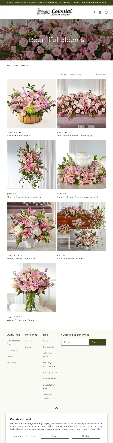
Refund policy (49, 378)
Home (9, 65)
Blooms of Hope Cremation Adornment (77, 197)
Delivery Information (49, 364)
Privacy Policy (95, 429)
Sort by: (63, 74)
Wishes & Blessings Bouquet (22, 320)
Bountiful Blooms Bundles (71, 258)
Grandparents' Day (13, 342)
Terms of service (47, 396)
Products (11, 356)
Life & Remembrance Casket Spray (75, 135)
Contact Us (48, 347)
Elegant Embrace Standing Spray (24, 197)
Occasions (12, 350)
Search (28, 341)
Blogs (28, 347)
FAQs (45, 341)
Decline (86, 436)
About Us (11, 363)
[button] (6, 12)
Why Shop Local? (48, 355)
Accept (55, 436)
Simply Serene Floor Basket (21, 258)
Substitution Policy (49, 387)
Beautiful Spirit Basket (19, 135)
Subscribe (97, 342)
